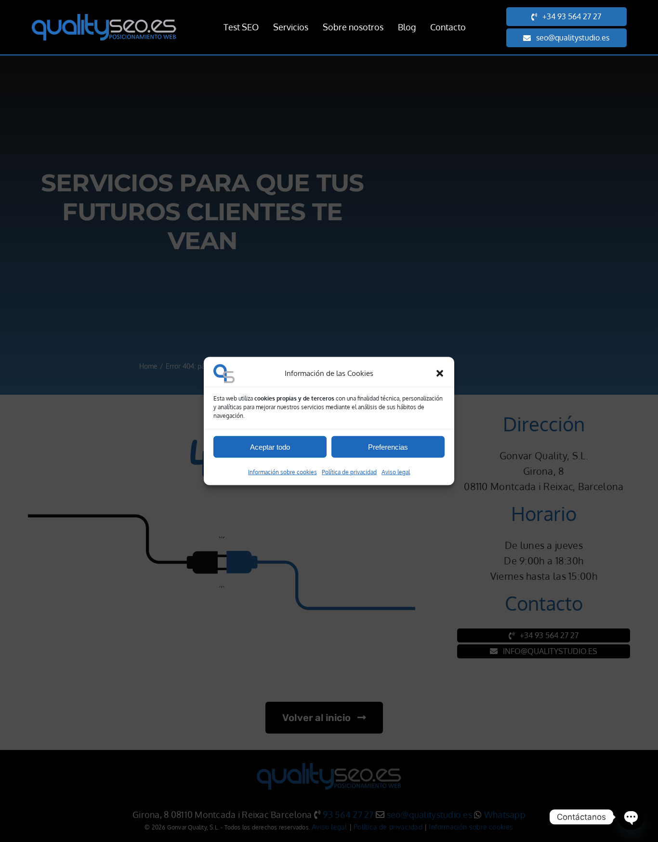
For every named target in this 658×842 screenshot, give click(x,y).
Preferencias (388, 446)
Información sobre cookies (282, 472)
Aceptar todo (270, 446)
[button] (440, 373)
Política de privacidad (349, 472)
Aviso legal (396, 472)
